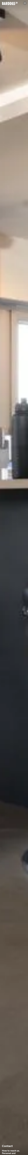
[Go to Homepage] (10, 3)
